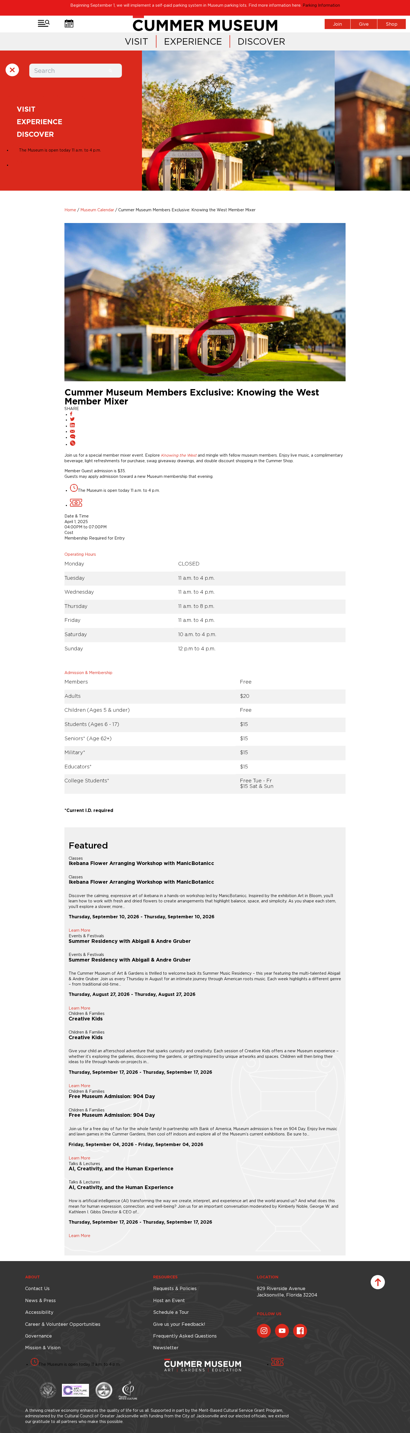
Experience (193, 41)
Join (337, 24)
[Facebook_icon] (300, 1331)
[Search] (110, 71)
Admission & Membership (88, 672)
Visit (136, 41)
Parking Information (321, 5)
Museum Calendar (97, 210)
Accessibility (39, 1312)
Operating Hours (80, 554)
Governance (38, 1335)
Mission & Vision (43, 1347)
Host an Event (169, 1300)
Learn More (79, 930)
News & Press (40, 1300)
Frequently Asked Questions (185, 1335)
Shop (391, 24)
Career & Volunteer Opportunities (62, 1324)
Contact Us (37, 1288)
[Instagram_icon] (264, 1331)
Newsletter (166, 1347)
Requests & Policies (175, 1288)
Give (364, 24)
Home (70, 210)
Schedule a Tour (171, 1312)
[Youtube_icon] (282, 1331)
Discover (261, 41)
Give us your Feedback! (179, 1324)
